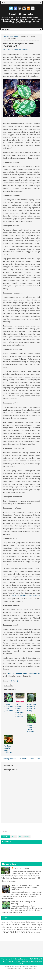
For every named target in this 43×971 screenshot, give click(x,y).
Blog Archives (24, 837)
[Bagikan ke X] (9, 685)
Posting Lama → (36, 759)
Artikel (23, 922)
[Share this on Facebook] (9, 681)
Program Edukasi (11, 929)
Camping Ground (36, 922)
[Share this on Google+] (14, 681)
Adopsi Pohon (5, 922)
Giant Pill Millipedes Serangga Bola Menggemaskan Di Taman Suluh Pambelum (25, 888)
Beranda (23, 759)
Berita (28, 922)
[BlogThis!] (7, 685)
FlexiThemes (15, 966)
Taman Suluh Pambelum (15, 932)
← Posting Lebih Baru (9, 759)
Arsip (18, 922)
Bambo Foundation (21, 14)
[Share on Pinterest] (17, 681)
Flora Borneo (14, 36)
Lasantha (34, 966)
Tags (13, 837)
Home (6, 36)
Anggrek (13, 922)
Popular (5, 837)
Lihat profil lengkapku (8, 881)
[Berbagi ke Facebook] (11, 685)
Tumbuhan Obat (35, 932)
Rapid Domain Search (31, 968)
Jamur (11, 927)
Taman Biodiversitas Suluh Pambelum (25, 596)
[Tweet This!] (11, 681)
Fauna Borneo (7, 925)
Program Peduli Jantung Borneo (29, 929)
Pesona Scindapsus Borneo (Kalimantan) (18, 44)
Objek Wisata (24, 927)
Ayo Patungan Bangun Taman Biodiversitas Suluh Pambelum (19, 710)
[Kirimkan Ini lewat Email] (5, 685)
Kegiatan (16, 927)
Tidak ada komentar (21, 49)
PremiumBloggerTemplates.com (14, 968)
